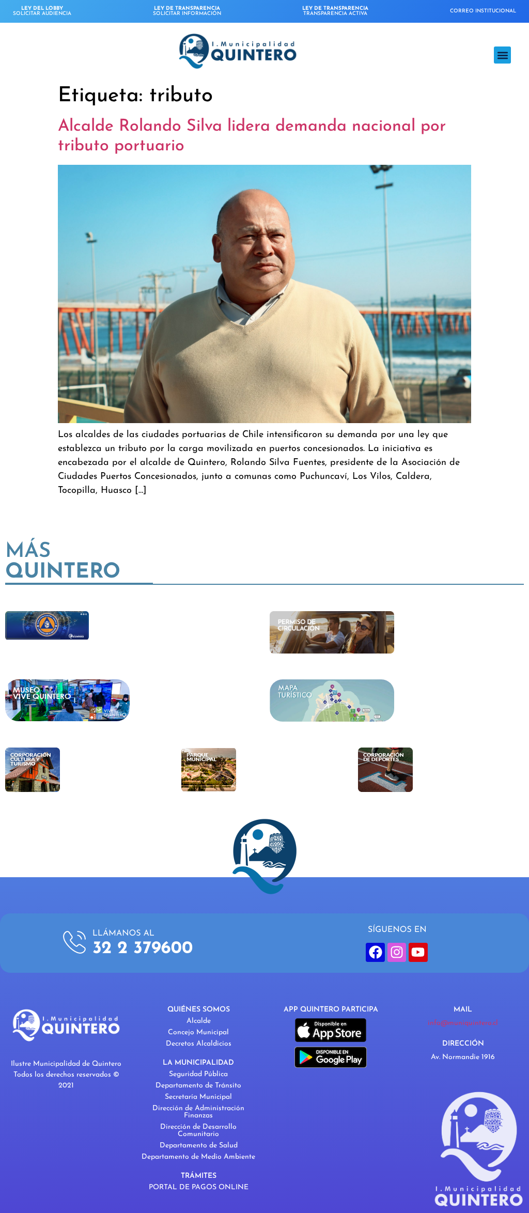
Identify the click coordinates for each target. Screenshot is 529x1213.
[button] (502, 55)
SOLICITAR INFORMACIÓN (187, 11)
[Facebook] (375, 952)
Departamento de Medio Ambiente (198, 1157)
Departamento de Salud (199, 1145)
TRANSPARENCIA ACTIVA (335, 11)
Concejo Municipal (198, 1032)
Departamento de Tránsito (198, 1086)
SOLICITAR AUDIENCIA (42, 11)
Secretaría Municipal (198, 1097)
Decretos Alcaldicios (198, 1044)
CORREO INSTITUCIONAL (483, 11)
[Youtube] (418, 952)
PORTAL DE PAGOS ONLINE (198, 1187)
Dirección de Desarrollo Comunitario (198, 1130)
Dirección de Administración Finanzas (198, 1112)
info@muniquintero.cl (463, 1023)
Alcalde (198, 1021)
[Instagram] (396, 952)
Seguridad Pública (198, 1074)
